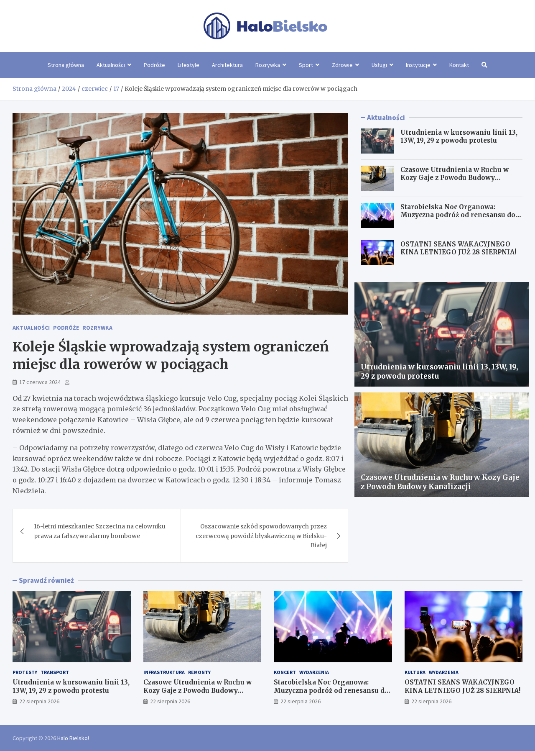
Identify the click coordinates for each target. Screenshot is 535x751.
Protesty (25, 672)
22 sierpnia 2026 (39, 701)
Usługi (379, 65)
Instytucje (418, 65)
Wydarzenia (314, 672)
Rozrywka (267, 65)
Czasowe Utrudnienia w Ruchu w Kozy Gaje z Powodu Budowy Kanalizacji (454, 178)
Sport (306, 65)
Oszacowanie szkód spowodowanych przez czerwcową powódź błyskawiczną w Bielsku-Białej (261, 536)
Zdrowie (342, 65)
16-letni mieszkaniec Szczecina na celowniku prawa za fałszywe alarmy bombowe (100, 531)
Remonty (199, 672)
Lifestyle (188, 65)
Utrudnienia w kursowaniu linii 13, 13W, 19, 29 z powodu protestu (458, 136)
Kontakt (459, 65)
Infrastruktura (164, 672)
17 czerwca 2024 (40, 382)
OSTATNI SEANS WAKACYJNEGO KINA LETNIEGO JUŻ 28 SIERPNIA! (458, 248)
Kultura (415, 672)
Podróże (154, 65)
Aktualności (111, 65)
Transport (55, 672)
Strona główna (66, 65)
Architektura (227, 65)
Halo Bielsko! (73, 738)
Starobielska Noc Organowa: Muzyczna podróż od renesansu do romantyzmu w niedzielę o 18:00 (457, 215)
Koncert (285, 672)
